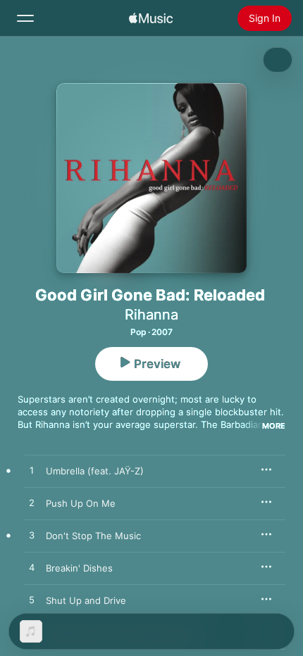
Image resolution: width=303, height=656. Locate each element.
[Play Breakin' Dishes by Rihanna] (32, 568)
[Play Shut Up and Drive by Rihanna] (32, 600)
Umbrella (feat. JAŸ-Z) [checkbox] (95, 471)
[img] (151, 18)
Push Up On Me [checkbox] (81, 503)
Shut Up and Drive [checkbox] (86, 600)
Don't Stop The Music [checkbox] (93, 535)
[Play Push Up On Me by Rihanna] (32, 503)
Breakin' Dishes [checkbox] (79, 568)
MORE (273, 426)
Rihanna (151, 314)
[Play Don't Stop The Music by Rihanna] (32, 535)
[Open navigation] (25, 18)
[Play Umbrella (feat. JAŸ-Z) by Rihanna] (32, 471)
